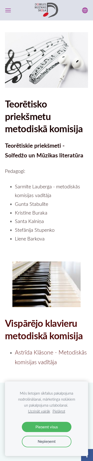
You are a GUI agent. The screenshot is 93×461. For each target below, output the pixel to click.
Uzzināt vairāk (39, 411)
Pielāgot (59, 411)
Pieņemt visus (46, 426)
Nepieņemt (47, 441)
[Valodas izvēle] (85, 10)
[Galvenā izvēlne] (8, 10)
